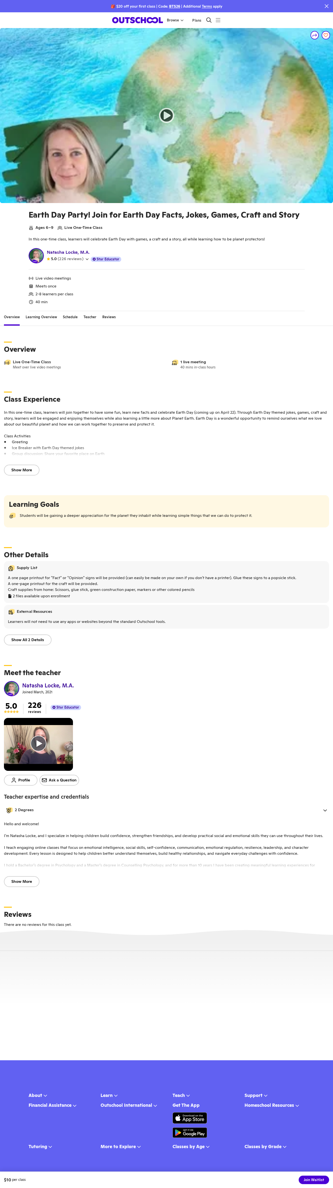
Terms (207, 6)
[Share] (315, 35)
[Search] (208, 20)
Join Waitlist (314, 1180)
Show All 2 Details (27, 639)
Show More (21, 470)
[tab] (12, 317)
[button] (166, 810)
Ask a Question (63, 780)
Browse (173, 20)
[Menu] (218, 20)
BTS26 (174, 6)
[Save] (326, 35)
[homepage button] (137, 20)
